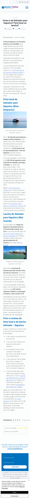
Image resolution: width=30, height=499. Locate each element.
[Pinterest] (27, 2)
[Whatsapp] (17, 2)
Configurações (14, 496)
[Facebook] (20, 2)
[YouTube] (25, 2)
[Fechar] (28, 481)
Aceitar (14, 492)
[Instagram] (22, 2)
